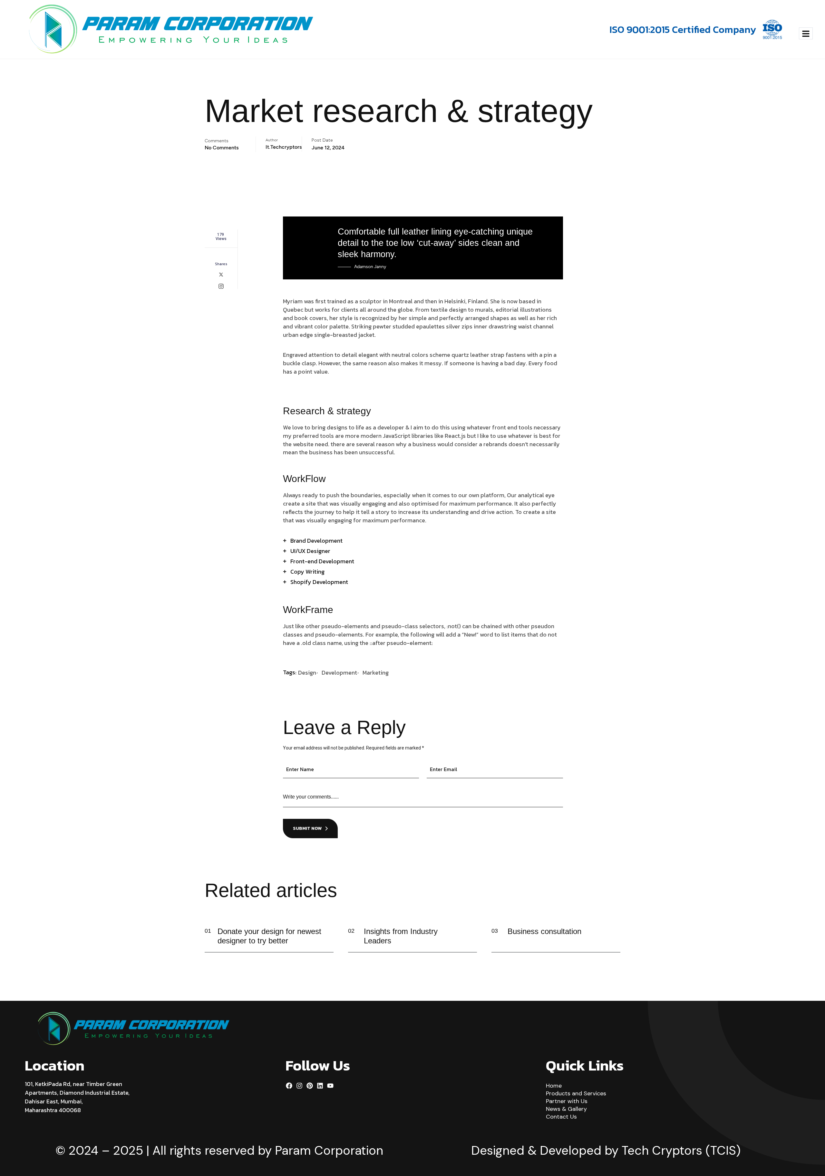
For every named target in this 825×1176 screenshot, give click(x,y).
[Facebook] (289, 1085)
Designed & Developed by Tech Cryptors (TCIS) (606, 1150)
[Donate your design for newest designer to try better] (324, 937)
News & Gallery (566, 1109)
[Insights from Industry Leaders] (468, 937)
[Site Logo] (171, 29)
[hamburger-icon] (806, 33)
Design (307, 672)
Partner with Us (566, 1101)
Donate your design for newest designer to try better (269, 936)
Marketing (376, 672)
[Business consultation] (611, 937)
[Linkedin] (320, 1085)
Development (339, 672)
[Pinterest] (309, 1085)
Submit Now (307, 828)
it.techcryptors (284, 147)
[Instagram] (299, 1085)
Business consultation (544, 931)
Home (554, 1086)
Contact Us (561, 1117)
